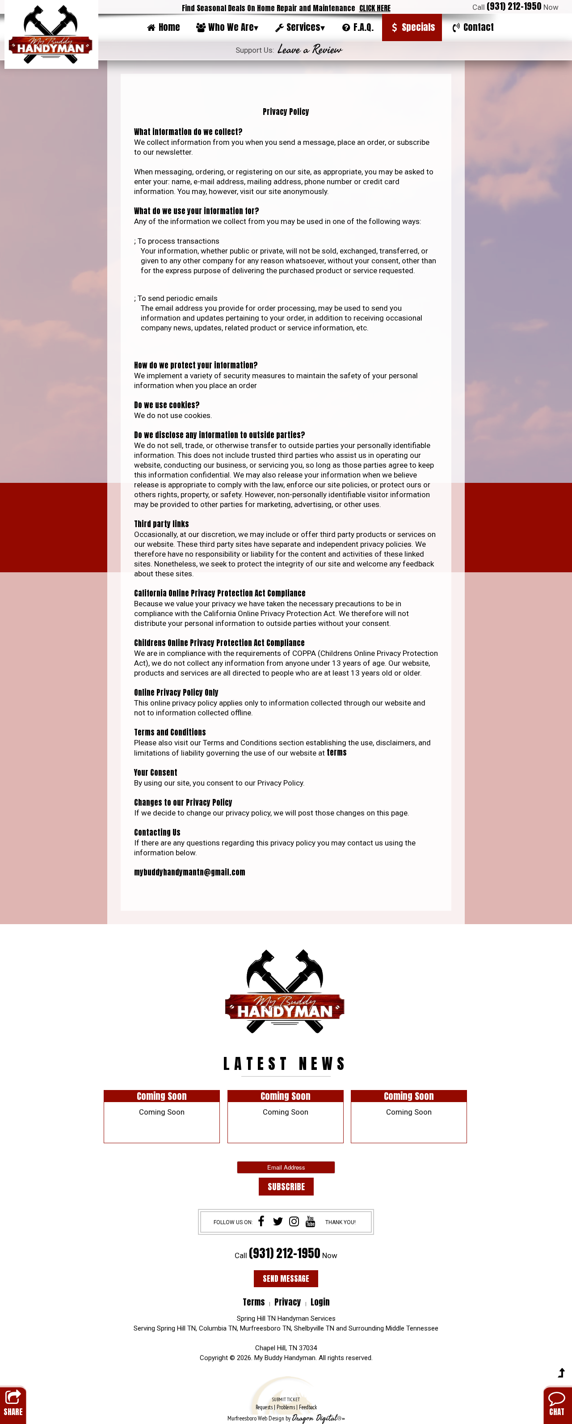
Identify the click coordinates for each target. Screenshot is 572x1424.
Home (169, 27)
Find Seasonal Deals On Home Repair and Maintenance (286, 8)
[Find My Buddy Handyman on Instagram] (294, 1222)
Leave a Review (310, 50)
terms (337, 752)
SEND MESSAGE (286, 1279)
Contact (478, 27)
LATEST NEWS (286, 1063)
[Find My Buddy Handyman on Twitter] (277, 1222)
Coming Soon (162, 1096)
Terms (254, 1302)
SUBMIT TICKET (286, 1403)
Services (305, 27)
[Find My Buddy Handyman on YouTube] (310, 1222)
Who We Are (233, 27)
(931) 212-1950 (514, 6)
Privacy (287, 1302)
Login (320, 1302)
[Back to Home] (51, 34)
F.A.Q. (363, 27)
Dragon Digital (314, 1418)
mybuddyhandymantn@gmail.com (189, 872)
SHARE (13, 1412)
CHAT (556, 1412)
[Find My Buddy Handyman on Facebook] (261, 1222)
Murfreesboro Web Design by (258, 1418)
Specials (418, 27)
